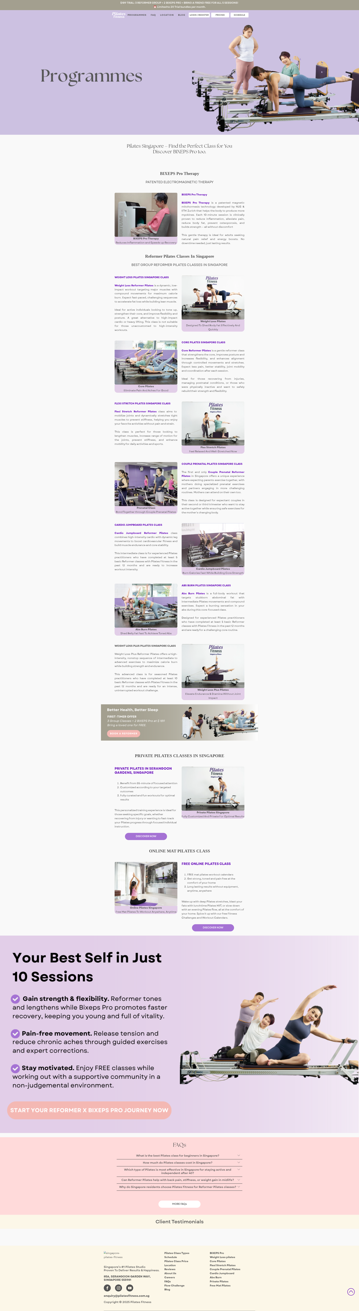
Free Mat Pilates (220, 1285)
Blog (181, 15)
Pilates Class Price (176, 1261)
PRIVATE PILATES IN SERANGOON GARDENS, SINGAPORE (143, 770)
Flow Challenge (174, 1285)
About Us (170, 1273)
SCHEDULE (239, 15)
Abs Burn (216, 1277)
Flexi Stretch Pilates (223, 1265)
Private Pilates (219, 1281)
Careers (169, 1277)
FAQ (153, 15)
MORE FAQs (179, 1204)
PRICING (220, 15)
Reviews (169, 1269)
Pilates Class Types (176, 1253)
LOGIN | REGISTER (199, 15)
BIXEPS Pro (217, 1253)
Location (167, 15)
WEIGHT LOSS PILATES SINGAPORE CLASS (142, 277)
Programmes (137, 15)
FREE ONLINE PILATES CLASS (206, 864)
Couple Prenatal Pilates (225, 1269)
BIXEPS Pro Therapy (194, 194)
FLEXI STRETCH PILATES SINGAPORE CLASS (143, 403)
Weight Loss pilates (222, 1257)
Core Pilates (218, 1261)
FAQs (167, 1281)
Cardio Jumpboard (222, 1273)
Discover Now (146, 836)
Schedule (170, 1257)
